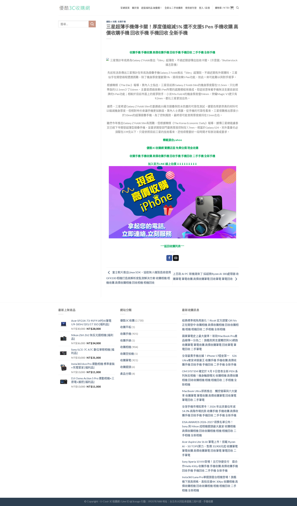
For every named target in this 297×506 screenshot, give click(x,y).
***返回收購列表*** (172, 246)
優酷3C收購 (111, 21)
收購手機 (122, 21)
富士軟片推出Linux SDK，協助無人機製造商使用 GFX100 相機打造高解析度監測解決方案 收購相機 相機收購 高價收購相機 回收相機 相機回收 (138, 277)
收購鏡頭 (125, 366)
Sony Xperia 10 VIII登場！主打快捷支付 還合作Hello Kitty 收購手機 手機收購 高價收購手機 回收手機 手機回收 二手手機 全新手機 (210, 466)
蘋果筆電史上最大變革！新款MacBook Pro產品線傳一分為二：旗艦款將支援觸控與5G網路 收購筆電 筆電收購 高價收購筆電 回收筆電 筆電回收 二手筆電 (210, 342)
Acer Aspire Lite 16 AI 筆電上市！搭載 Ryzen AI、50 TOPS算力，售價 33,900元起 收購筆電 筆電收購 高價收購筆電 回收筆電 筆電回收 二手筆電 (210, 448)
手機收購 (208, 501)
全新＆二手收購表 (174, 7)
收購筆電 (125, 360)
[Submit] (92, 24)
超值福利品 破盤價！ (151, 7)
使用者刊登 (191, 7)
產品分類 (125, 373)
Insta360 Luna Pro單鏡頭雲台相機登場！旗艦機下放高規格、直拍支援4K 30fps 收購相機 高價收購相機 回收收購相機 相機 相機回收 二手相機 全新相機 (210, 483)
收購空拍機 (127, 353)
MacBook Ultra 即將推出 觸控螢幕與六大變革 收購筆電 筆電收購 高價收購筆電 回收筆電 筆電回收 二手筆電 (209, 395)
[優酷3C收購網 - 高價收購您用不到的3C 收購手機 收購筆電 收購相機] (75, 8)
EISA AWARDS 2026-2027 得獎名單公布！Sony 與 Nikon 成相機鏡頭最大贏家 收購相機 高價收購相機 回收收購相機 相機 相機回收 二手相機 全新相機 (209, 428)
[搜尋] (237, 7)
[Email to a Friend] (176, 258)
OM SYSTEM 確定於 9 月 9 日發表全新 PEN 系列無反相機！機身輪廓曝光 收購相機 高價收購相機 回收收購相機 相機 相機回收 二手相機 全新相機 (210, 378)
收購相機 (125, 347)
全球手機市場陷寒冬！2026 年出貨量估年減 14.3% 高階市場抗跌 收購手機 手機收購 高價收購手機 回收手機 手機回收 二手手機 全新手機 (210, 411)
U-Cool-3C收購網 (110, 501)
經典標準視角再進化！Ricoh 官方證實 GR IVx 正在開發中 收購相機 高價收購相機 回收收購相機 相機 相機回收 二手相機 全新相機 (210, 325)
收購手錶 (125, 340)
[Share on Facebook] (169, 258)
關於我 (135, 7)
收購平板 (125, 327)
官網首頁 (125, 7)
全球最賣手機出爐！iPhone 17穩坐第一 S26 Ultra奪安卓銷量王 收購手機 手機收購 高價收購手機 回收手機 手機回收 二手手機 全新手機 (209, 360)
